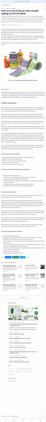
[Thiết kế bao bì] (22, 350)
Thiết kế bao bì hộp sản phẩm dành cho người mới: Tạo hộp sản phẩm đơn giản (23, 352)
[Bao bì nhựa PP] (22, 355)
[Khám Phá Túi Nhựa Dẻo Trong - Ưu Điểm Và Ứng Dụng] (42, 276)
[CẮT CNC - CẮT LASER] (42, 267)
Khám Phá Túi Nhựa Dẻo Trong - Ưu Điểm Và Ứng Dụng (32, 275)
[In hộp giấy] (17, 336)
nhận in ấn (16, 29)
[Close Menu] (44, 1)
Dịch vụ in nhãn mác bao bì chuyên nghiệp (19, 361)
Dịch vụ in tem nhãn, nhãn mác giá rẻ (18, 347)
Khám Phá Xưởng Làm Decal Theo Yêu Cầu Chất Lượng (31, 285)
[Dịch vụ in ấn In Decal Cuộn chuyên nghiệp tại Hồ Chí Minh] (23, 63)
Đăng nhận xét (23, 297)
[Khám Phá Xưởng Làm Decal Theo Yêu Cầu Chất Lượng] (42, 286)
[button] (42, 5)
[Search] (44, 5)
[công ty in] (23, 345)
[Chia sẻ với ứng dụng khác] (27, 257)
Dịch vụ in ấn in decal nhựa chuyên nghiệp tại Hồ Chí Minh (10, 285)
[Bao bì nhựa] (17, 355)
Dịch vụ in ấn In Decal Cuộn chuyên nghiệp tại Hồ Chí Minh (10, 266)
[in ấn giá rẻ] (22, 322)
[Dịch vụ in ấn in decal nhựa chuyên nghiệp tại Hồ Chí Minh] (20, 286)
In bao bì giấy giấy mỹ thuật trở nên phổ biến (20, 338)
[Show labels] (11, 374)
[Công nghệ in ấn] (18, 345)
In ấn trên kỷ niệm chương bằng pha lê (18, 357)
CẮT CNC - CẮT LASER (29, 265)
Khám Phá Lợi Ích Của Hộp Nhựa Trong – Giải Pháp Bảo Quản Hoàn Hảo (9, 276)
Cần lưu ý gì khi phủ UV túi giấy (17, 334)
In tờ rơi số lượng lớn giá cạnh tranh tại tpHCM (20, 342)
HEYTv (28, 1)
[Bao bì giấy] (17, 332)
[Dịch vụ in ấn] (17, 322)
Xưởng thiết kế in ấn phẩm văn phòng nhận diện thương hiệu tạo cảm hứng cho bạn (23, 324)
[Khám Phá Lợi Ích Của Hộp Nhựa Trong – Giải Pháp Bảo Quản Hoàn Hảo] (20, 276)
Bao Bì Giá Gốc (6, 5)
